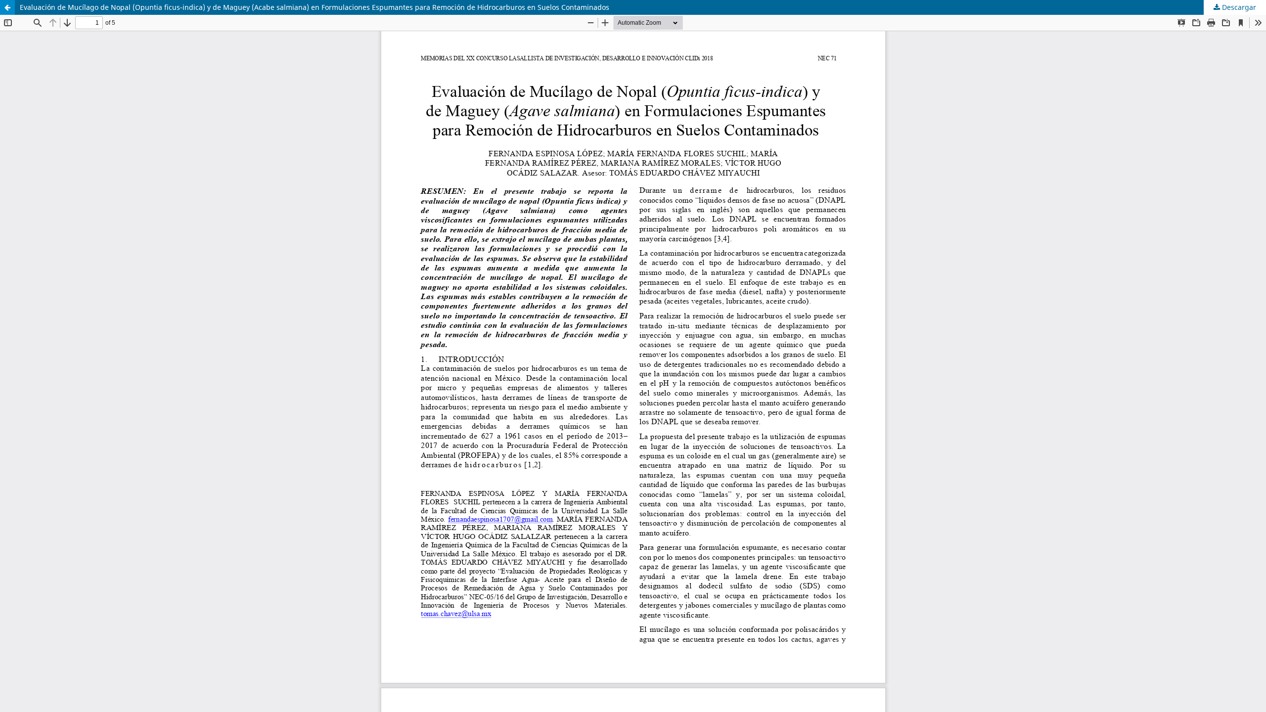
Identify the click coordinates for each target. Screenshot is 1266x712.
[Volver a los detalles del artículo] (7, 7)
